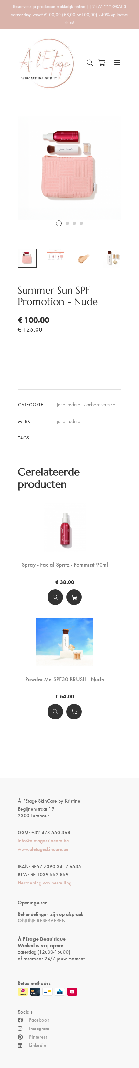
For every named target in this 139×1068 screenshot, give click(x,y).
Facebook (39, 1020)
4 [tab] (81, 223)
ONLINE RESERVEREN (42, 920)
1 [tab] (59, 223)
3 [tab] (74, 223)
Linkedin (37, 1045)
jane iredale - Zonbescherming (86, 404)
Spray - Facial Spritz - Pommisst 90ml (65, 564)
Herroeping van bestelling (44, 882)
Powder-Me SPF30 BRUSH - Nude (64, 679)
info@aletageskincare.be (43, 840)
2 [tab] (67, 223)
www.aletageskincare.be (43, 849)
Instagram (39, 1028)
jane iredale (68, 421)
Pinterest (38, 1036)
